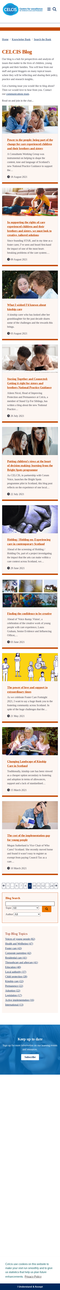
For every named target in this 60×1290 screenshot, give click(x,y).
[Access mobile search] (54, 9)
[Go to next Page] (56, 886)
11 (38, 885)
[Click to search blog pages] (46, 909)
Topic (9, 907)
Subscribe (30, 1057)
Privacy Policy (33, 1276)
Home (5, 39)
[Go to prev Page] (4, 886)
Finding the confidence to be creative (29, 613)
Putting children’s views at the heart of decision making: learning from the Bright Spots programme (30, 466)
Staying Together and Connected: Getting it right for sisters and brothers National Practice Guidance (29, 383)
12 (43, 885)
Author (9, 914)
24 (51, 885)
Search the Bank (42, 39)
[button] (49, 9)
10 (34, 885)
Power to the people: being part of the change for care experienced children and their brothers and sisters (30, 144)
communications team (17, 93)
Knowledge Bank (21, 39)
